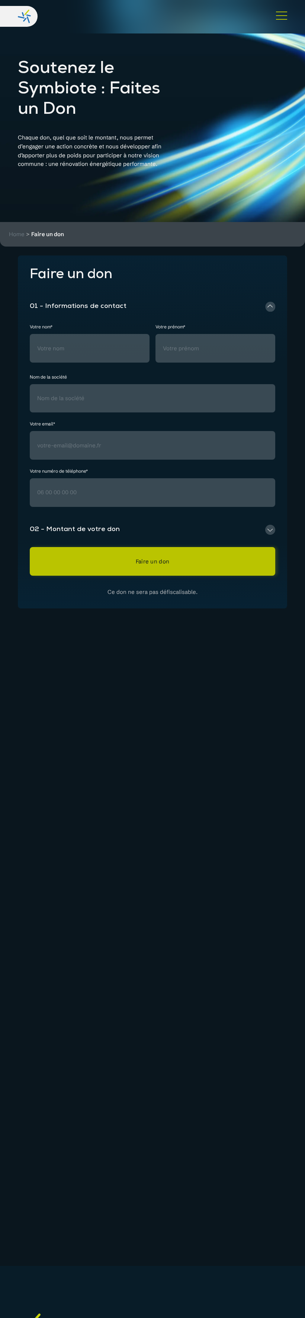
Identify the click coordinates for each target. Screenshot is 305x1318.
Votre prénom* (170, 327)
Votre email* (42, 424)
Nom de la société (48, 377)
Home (17, 234)
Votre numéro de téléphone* (59, 471)
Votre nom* (41, 327)
